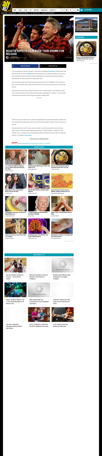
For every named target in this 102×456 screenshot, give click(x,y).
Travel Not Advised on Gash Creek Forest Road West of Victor (61, 301)
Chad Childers (12, 57)
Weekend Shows (12, 13)
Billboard (29, 73)
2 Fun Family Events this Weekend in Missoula (60, 325)
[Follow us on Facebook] (70, 10)
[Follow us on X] (74, 10)
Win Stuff (36, 10)
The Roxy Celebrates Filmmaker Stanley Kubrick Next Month (14, 326)
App (31, 10)
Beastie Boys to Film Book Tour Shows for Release (36, 143)
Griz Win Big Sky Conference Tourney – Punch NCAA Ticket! (14, 277)
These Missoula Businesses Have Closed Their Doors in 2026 (85, 29)
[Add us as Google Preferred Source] (66, 10)
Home (14, 10)
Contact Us (53, 10)
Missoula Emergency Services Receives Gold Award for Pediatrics (38, 277)
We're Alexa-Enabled (23, 13)
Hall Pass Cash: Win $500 (48, 13)
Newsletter (44, 10)
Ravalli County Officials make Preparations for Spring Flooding (61, 277)
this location (28, 135)
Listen (25, 10)
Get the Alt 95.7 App (35, 13)
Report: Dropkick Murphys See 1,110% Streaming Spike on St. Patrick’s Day (15, 301)
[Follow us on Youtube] (78, 10)
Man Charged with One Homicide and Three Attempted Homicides (38, 301)
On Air (20, 10)
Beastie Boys (51, 71)
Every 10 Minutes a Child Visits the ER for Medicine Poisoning (38, 325)
